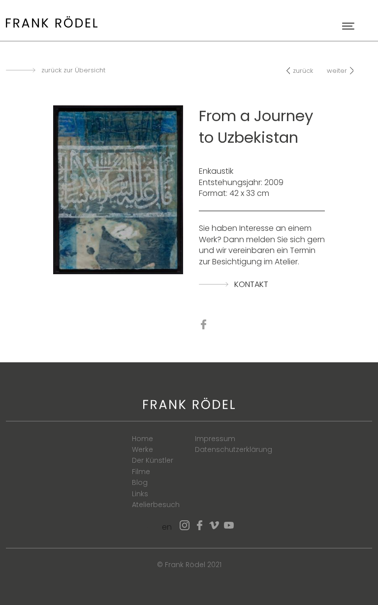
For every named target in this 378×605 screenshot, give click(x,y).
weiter (337, 70)
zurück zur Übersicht (73, 70)
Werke (142, 449)
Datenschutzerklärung (233, 449)
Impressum (215, 439)
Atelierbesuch (156, 504)
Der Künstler (152, 460)
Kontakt (251, 284)
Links (140, 494)
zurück (303, 70)
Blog (140, 482)
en (167, 527)
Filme (141, 472)
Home (142, 439)
